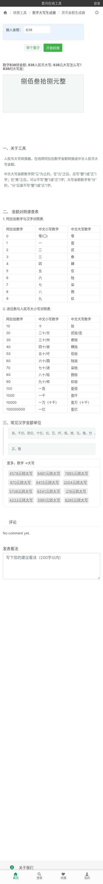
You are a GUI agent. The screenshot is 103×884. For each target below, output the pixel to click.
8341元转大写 (48, 491)
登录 (97, 3)
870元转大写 (20, 482)
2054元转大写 (75, 482)
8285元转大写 (76, 500)
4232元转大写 (21, 500)
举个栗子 (33, 48)
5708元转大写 (20, 491)
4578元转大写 (21, 473)
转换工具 (20, 13)
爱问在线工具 (51, 3)
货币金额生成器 (73, 13)
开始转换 (53, 48)
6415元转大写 (47, 482)
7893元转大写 (76, 473)
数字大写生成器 (44, 13)
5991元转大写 (49, 500)
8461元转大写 (48, 473)
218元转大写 (76, 491)
